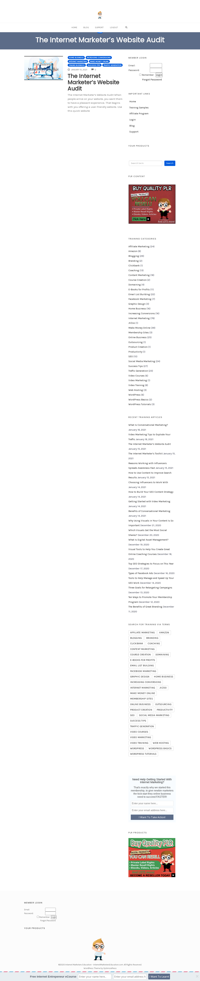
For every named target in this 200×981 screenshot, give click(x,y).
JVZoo (131, 323)
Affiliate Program (138, 113)
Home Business (76, 57)
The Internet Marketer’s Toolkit (145, 453)
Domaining (134, 284)
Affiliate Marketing (139, 246)
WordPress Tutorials (139, 404)
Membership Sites (138, 332)
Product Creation (138, 347)
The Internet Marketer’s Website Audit (93, 82)
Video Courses (136, 375)
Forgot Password (152, 79)
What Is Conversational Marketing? (148, 425)
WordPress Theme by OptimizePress (100, 968)
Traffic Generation (112, 65)
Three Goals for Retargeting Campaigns (150, 587)
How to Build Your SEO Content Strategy (150, 491)
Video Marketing (137, 380)
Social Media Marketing (141, 361)
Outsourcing (135, 342)
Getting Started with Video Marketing (149, 501)
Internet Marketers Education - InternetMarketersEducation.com (94, 964)
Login (132, 119)
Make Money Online (99, 61)
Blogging (133, 256)
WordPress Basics (138, 399)
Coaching (133, 270)
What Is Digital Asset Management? (148, 539)
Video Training (136, 385)
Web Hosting (135, 390)
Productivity (135, 351)
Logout (114, 27)
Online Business (77, 65)
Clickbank (134, 265)
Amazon (132, 251)
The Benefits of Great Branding (145, 606)
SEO (130, 356)
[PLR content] (152, 204)
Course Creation (137, 280)
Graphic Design (136, 303)
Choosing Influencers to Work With (148, 482)
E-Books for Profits (139, 289)
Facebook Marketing (139, 299)
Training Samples (139, 107)
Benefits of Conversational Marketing (149, 511)
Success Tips (94, 65)
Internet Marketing (78, 61)
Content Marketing (139, 275)
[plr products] (151, 857)
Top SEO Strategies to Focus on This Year (151, 563)
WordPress (134, 394)
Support (99, 27)
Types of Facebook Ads (140, 573)
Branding (133, 260)
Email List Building (139, 294)
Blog (86, 27)
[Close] (197, 976)
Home (74, 27)
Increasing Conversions (99, 57)
